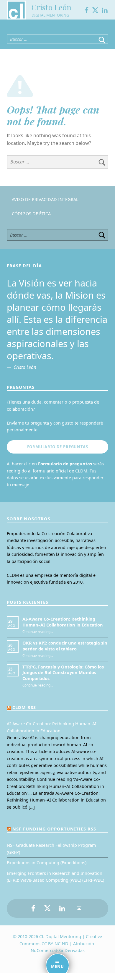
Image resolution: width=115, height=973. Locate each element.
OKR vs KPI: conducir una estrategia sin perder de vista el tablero (64, 646)
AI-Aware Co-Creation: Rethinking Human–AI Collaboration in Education (62, 622)
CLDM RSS (24, 707)
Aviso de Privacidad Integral (45, 199)
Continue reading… (37, 631)
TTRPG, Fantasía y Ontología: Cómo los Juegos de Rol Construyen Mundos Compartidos (63, 672)
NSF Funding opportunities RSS (54, 829)
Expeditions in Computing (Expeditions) (46, 862)
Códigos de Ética (31, 213)
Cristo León (51, 7)
